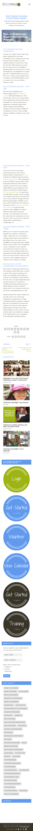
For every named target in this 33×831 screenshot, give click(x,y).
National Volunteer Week (13, 729)
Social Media (8, 753)
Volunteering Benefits (12, 773)
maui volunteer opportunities (14, 722)
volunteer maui (9, 787)
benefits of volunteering (13, 698)
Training (7, 756)
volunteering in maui (11, 777)
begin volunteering (11, 695)
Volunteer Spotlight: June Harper (15, 402)
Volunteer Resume (10, 790)
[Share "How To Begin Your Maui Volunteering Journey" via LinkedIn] (21, 329)
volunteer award (10, 760)
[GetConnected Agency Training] (16, 637)
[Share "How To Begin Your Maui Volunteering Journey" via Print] (18, 332)
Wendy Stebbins (15, 21)
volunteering (24, 770)
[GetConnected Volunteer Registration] (16, 521)
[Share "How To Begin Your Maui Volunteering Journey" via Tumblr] (14, 329)
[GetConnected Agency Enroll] (16, 608)
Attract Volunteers (11, 688)
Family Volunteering (11, 701)
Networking (8, 732)
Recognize (7, 739)
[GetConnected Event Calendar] (16, 579)
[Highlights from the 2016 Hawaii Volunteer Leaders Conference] (16, 368)
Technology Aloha (24, 826)
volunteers (23, 790)
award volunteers (10, 691)
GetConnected (21, 705)
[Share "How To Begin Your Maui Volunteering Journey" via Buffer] (24, 329)
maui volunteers (10, 725)
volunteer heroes (10, 770)
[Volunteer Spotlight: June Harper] (16, 392)
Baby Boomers (23, 691)
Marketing (18, 715)
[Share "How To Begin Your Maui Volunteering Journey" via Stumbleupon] (27, 329)
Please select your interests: (12, 664)
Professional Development (13, 736)
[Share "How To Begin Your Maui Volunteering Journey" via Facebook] (5, 329)
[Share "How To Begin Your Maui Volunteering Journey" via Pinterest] (18, 329)
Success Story (20, 753)
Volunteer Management (12, 783)
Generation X (8, 705)
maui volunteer (9, 719)
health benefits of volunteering (15, 708)
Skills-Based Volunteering (13, 749)
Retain (24, 742)
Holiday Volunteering (11, 712)
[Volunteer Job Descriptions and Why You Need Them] (16, 414)
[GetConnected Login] (16, 492)
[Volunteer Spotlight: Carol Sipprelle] (16, 439)
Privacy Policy (10, 829)
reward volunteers (11, 746)
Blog (7, 23)
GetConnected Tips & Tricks (18, 23)
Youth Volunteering (11, 794)
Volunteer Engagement (12, 763)
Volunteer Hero (9, 766)
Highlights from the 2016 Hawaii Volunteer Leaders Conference (15, 379)
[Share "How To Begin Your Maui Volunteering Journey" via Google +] (11, 329)
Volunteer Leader (10, 780)
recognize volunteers (12, 742)
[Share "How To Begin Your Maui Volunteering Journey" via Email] (14, 332)
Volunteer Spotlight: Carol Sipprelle (13, 449)
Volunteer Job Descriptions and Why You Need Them (15, 425)
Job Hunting (8, 715)
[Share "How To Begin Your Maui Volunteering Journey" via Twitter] (8, 329)
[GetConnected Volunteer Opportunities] (16, 550)
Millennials (22, 725)
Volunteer (12, 25)
